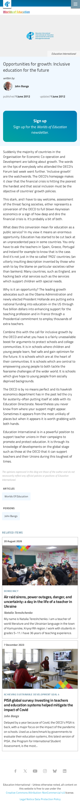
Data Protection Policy (48, 799)
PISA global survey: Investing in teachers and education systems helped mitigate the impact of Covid (40, 695)
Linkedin (64, 771)
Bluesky (54, 771)
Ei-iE (5, 4)
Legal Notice (27, 799)
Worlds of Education (16, 11)
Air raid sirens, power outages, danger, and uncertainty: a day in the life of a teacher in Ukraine (40, 587)
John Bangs (11, 516)
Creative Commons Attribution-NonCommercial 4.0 (35, 792)
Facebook (15, 771)
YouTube (35, 771)
